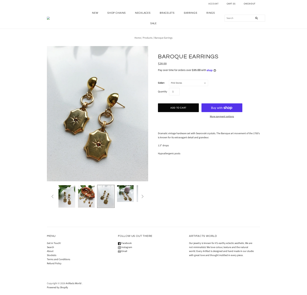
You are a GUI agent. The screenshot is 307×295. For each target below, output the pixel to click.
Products (147, 38)
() (231, 3)
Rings (210, 12)
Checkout (249, 3)
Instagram (126, 247)
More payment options (222, 116)
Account (213, 3)
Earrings (190, 12)
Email (124, 251)
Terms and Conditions (58, 259)
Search (50, 247)
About (50, 251)
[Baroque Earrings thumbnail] (67, 196)
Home (137, 38)
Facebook (126, 243)
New (95, 12)
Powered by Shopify (57, 287)
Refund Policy (54, 263)
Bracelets (167, 12)
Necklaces (142, 12)
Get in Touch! (54, 243)
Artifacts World (73, 283)
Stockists (51, 255)
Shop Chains (116, 12)
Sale (153, 23)
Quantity (162, 91)
